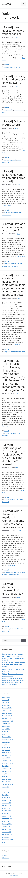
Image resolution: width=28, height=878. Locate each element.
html (17, 499)
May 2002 (5, 837)
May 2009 (5, 821)
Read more (7, 205)
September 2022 (7, 721)
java (11, 631)
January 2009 (6, 826)
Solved (6, 65)
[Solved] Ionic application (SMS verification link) (13, 30)
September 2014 (7, 784)
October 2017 (6, 755)
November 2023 (7, 697)
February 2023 (7, 708)
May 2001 (5, 842)
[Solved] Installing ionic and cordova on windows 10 (13, 79)
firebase (12, 499)
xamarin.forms (6, 215)
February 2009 (7, 824)
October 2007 (6, 829)
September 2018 (7, 739)
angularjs (7, 263)
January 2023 (6, 710)
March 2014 (6, 797)
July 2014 (5, 789)
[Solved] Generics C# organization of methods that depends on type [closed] (13, 664)
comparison (8, 212)
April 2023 (5, 702)
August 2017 (6, 758)
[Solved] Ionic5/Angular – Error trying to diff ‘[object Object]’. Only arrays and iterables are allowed (13, 454)
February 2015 (6, 776)
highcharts (13, 160)
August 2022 (6, 723)
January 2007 (6, 832)
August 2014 (6, 787)
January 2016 (6, 768)
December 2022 (7, 713)
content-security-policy (11, 572)
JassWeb (6, 4)
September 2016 (7, 763)
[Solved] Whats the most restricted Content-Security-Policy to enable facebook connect (14, 519)
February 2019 (6, 737)
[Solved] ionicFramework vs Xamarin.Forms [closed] (13, 176)
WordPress (5, 858)
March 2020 (6, 731)
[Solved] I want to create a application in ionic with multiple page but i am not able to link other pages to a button (13, 284)
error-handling (8, 110)
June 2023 (5, 700)
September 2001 (7, 840)
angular (6, 160)
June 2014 (5, 792)
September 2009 (7, 818)
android (6, 629)
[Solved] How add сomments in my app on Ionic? (13, 227)
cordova (6, 67)
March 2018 (6, 747)
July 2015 (5, 774)
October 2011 (6, 811)
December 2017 (7, 752)
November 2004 (7, 834)
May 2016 (5, 766)
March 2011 (5, 813)
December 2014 (7, 779)
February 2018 (6, 750)
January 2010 (6, 816)
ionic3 (4, 112)
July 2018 (5, 745)
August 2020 (6, 729)
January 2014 (6, 800)
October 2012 (6, 805)
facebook (5, 575)
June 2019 (5, 734)
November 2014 (7, 782)
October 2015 (6, 771)
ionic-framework (15, 67)
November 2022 (7, 716)
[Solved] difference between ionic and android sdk (12, 588)
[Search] (23, 640)
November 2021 (7, 726)
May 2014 (5, 795)
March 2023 (6, 705)
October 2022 (6, 718)
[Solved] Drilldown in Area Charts (14, 123)
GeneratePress (14, 875)
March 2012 (6, 808)
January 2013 (6, 803)
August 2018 (6, 742)
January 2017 (6, 760)
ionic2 (24, 351)
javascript (5, 435)
